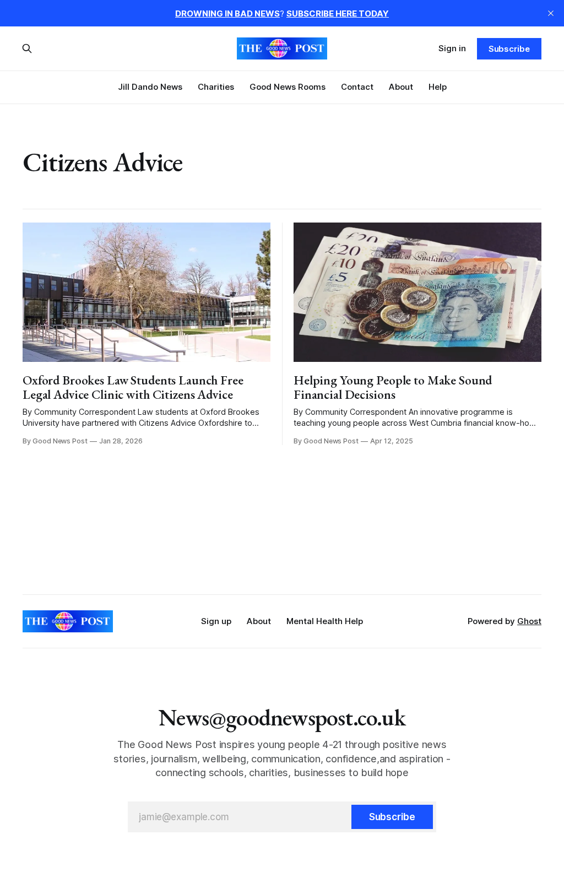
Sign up (216, 621)
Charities (216, 87)
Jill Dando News (150, 87)
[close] (551, 13)
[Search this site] (26, 48)
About (401, 87)
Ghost (529, 621)
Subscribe (509, 49)
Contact (357, 87)
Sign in (452, 48)
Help (438, 87)
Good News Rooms (288, 87)
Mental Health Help (324, 621)
